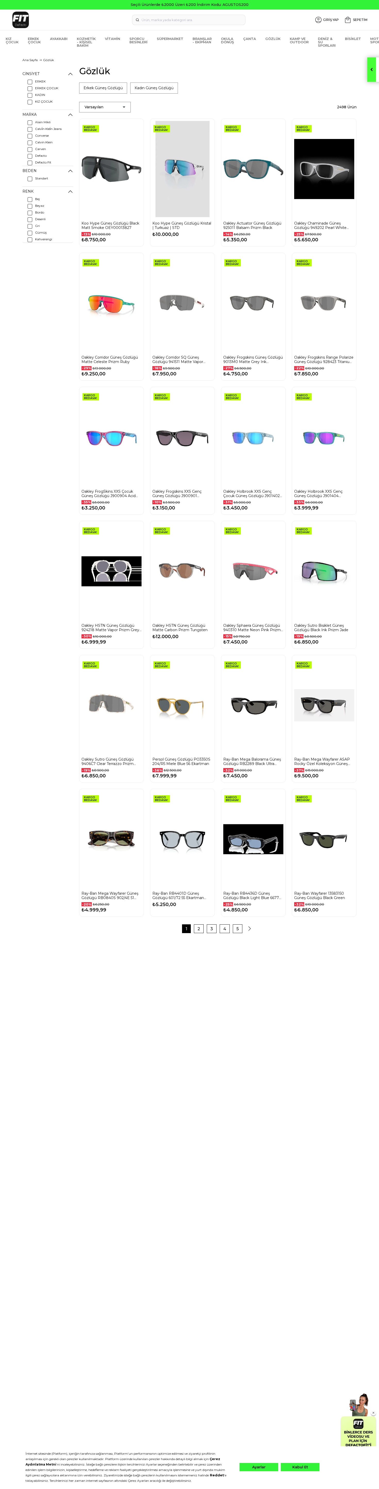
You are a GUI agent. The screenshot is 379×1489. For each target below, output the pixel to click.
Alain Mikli (43, 122)
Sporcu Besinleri (138, 40)
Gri (37, 226)
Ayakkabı (59, 39)
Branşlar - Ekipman (202, 40)
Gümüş (41, 232)
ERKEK (40, 81)
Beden (29, 170)
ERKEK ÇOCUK (46, 88)
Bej (37, 199)
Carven (40, 149)
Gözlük (273, 39)
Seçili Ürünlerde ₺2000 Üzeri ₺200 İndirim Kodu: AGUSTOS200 (190, 4)
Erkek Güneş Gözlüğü (103, 88)
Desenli (40, 219)
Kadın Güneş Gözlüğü (154, 88)
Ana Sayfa (30, 60)
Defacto (41, 156)
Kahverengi (43, 239)
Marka (29, 114)
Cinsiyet (30, 73)
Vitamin (112, 39)
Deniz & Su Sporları (327, 42)
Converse (42, 135)
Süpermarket (170, 39)
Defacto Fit (43, 162)
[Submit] (137, 19)
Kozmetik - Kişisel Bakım (86, 42)
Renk (28, 191)
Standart (41, 178)
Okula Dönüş (227, 40)
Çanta (249, 39)
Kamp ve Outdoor (299, 40)
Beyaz (39, 206)
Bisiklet (353, 39)
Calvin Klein (44, 142)
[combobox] (188, 20)
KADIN (40, 95)
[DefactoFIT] (69, 20)
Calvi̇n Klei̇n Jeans (48, 129)
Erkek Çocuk (34, 40)
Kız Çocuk (12, 40)
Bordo (39, 212)
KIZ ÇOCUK (44, 101)
